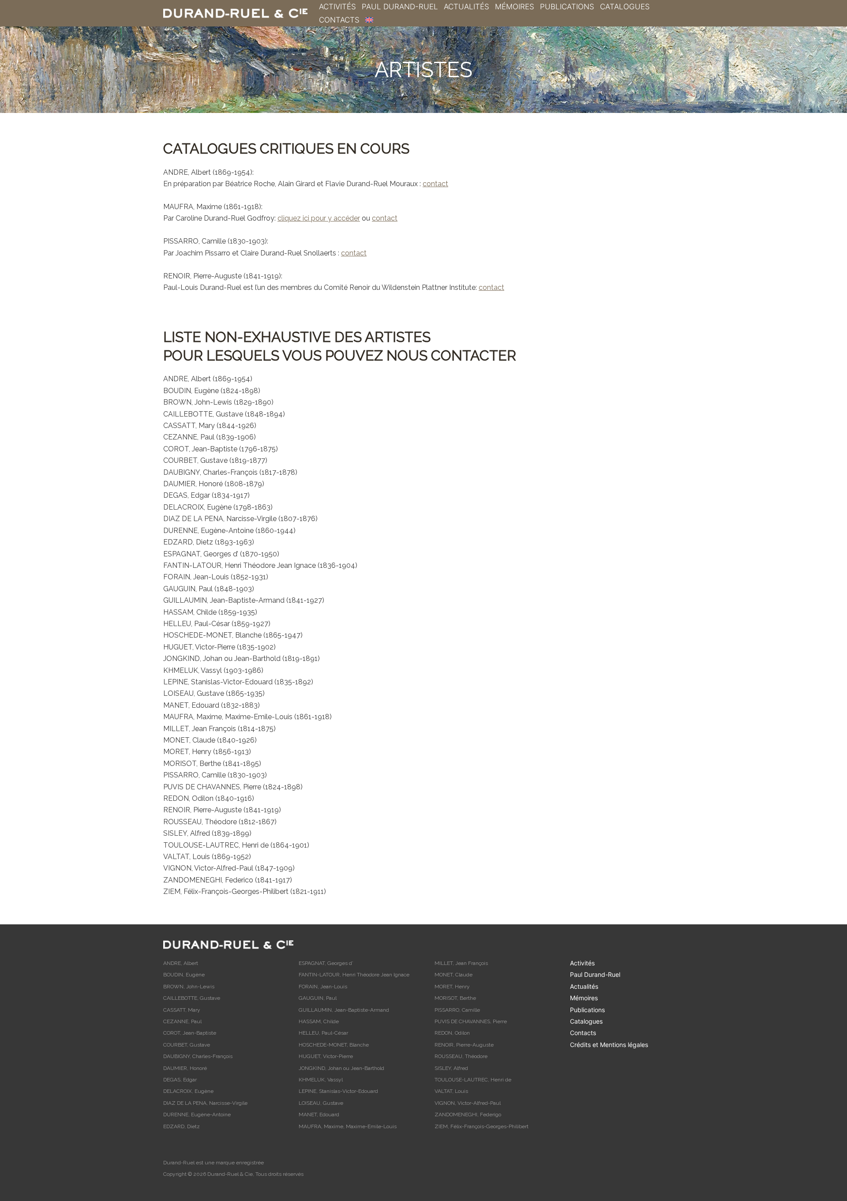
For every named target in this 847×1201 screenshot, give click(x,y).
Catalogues (625, 6)
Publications (567, 6)
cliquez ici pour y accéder (318, 218)
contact (435, 184)
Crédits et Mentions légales (609, 1044)
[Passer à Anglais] (369, 19)
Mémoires (514, 6)
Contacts (339, 19)
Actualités (466, 6)
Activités (337, 6)
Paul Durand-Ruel (400, 6)
